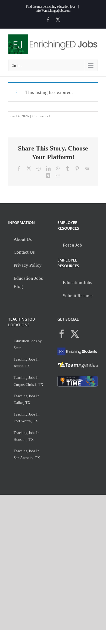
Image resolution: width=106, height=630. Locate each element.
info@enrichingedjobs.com (53, 11)
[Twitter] (74, 334)
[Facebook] (61, 334)
